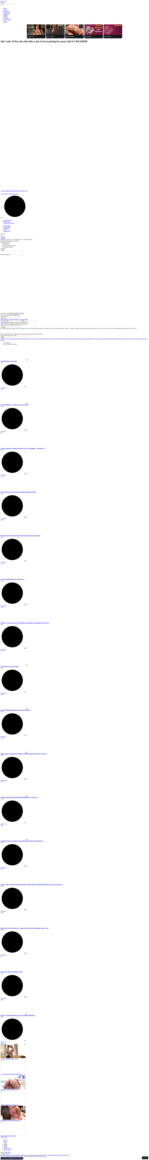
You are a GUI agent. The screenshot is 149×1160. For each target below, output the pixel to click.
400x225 (3, 319)
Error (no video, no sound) (9, 245)
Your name (3, 325)
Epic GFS (8, 1152)
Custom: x (23, 319)
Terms (5, 1145)
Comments (10, 322)
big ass (46, 338)
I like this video (4, 194)
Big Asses (3, 1155)
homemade (83, 338)
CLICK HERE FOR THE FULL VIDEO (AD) (14, 191)
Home (5, 8)
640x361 (12, 319)
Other (4, 248)
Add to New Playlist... (9, 223)
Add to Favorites (8, 220)
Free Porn (45, 1155)
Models (5, 15)
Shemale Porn (38, 1155)
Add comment (4, 322)
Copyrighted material (8, 247)
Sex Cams (6, 18)
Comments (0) (7, 231)
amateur (78, 338)
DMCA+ (145, 1157)
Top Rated (6, 11)
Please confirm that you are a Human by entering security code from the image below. (22, 334)
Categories (6, 14)
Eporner (6, 16)
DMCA (6, 1147)
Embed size (3, 318)
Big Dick (12, 338)
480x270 (7, 319)
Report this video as (5, 242)
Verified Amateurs (39, 338)
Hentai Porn (59, 1155)
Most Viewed (7, 12)
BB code (3, 315)
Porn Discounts (7, 19)
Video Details (7, 225)
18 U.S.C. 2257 (7, 1148)
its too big (127, 338)
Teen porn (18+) (24, 1155)
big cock (50, 338)
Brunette (17, 338)
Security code (12, 335)
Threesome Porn (52, 1155)
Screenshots (7, 228)
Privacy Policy (7, 1149)
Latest (5, 9)
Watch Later (7, 221)
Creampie (21, 338)
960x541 (17, 319)
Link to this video (5, 313)
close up (107, 338)
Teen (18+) (32, 338)
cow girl (54, 338)
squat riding (122, 338)
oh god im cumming (135, 338)
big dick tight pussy (91, 338)
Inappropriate (6, 244)
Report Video (7, 227)
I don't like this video (13, 194)
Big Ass (8, 338)
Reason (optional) (5, 254)
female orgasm (72, 338)
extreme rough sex (100, 338)
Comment (3, 327)
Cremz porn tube (15, 1155)
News (5, 21)
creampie (66, 338)
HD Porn (26, 338)
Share (5, 230)
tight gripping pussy (114, 338)
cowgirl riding (60, 338)
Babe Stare (8, 1155)
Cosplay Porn (65, 1155)
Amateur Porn (31, 1155)
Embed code (4, 316)
